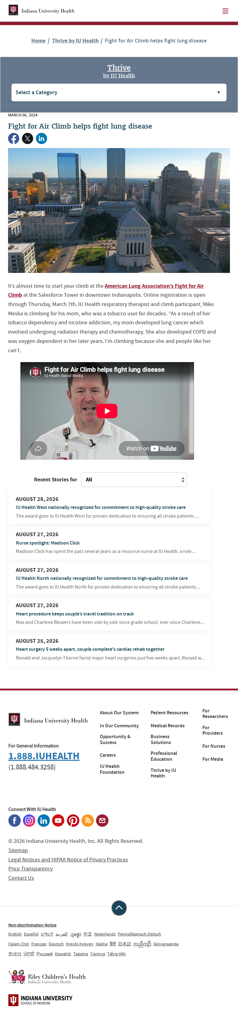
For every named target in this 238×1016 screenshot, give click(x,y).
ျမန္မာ (75, 934)
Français (38, 944)
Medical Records (168, 726)
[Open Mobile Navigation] (225, 11)
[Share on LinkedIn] (41, 138)
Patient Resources (169, 713)
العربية (61, 934)
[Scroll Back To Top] (119, 908)
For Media (212, 759)
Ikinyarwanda (165, 944)
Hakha (102, 944)
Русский (45, 954)
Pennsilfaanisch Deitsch (139, 934)
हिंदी (113, 944)
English (15, 934)
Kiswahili (63, 954)
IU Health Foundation (112, 769)
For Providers (212, 730)
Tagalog (80, 954)
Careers (108, 755)
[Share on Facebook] (13, 138)
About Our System (119, 713)
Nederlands (105, 934)
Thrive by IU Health (75, 40)
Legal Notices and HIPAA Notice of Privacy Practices (68, 859)
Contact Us (21, 878)
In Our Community (119, 726)
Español (31, 934)
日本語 (124, 944)
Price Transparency (30, 868)
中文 (87, 934)
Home (38, 40)
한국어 (14, 954)
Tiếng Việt (116, 954)
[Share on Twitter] (27, 138)
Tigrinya (97, 954)
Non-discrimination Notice (32, 925)
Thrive (119, 70)
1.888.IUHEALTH (44, 756)
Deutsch (56, 944)
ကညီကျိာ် (142, 944)
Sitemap (18, 850)
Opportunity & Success (115, 739)
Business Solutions (161, 739)
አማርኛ (47, 934)
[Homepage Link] (41, 10)
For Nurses (213, 746)
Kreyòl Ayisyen (79, 944)
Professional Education (164, 756)
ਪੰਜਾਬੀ (29, 954)
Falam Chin (18, 944)
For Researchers (215, 714)
